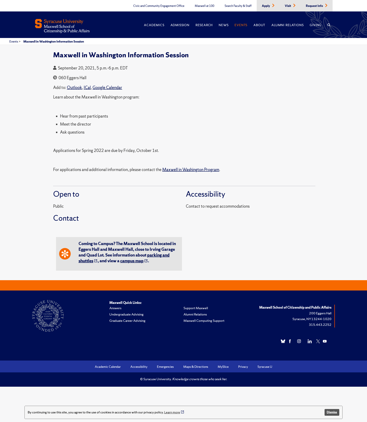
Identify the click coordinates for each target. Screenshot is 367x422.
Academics (154, 25)
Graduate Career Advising (127, 320)
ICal (87, 87)
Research (204, 25)
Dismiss (332, 412)
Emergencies (165, 367)
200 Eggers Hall (320, 313)
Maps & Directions (195, 367)
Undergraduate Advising (126, 314)
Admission (180, 25)
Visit (288, 6)
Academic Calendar (108, 367)
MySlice (223, 367)
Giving (315, 25)
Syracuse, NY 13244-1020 (311, 319)
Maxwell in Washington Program (190, 169)
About (259, 25)
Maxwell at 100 (204, 6)
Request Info (315, 6)
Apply (266, 6)
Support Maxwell (196, 308)
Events (241, 25)
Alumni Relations (287, 25)
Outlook (74, 87)
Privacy (243, 367)
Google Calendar (107, 87)
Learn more (172, 412)
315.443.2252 (320, 324)
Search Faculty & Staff (238, 6)
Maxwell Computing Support (204, 320)
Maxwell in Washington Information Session (53, 41)
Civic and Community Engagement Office (158, 6)
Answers (115, 308)
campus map (132, 261)
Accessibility (138, 367)
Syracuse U (264, 367)
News (223, 25)
